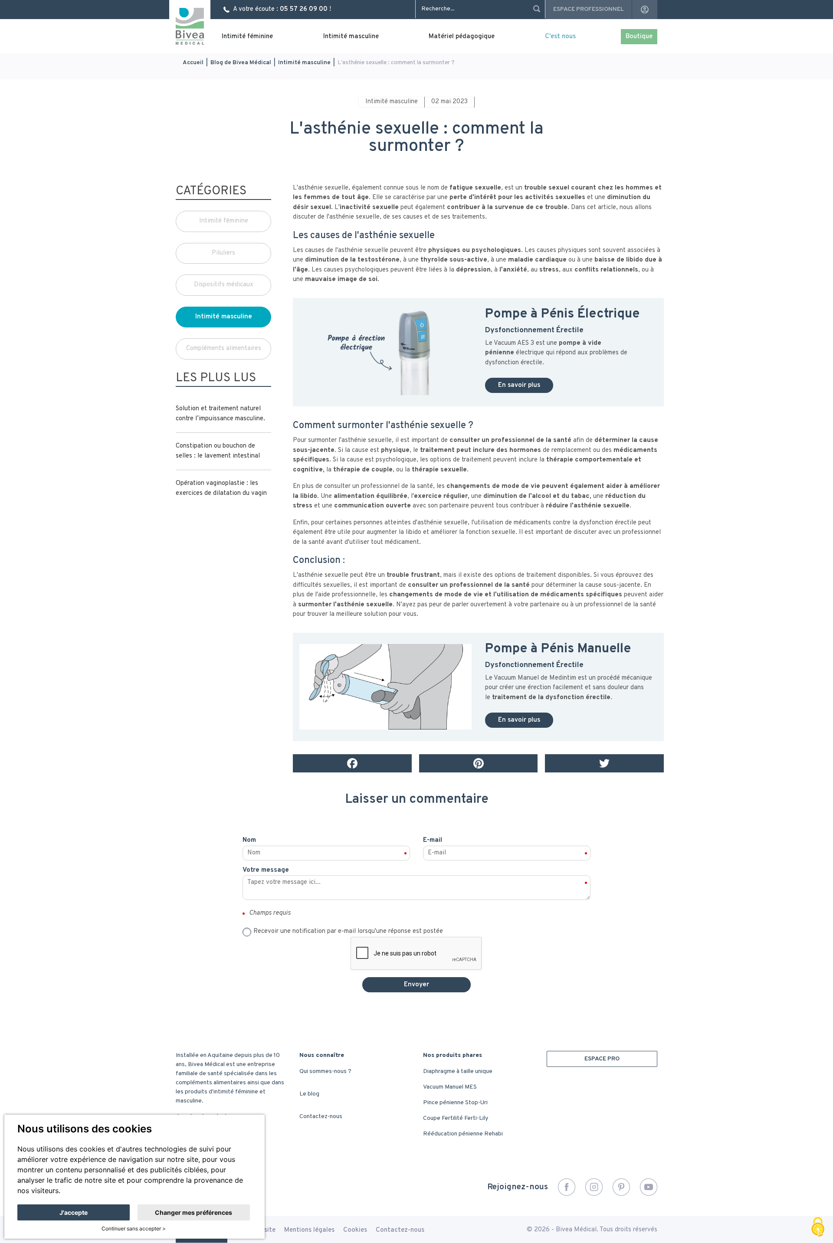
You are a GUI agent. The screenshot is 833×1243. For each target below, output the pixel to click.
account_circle (644, 9)
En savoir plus (519, 385)
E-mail (432, 840)
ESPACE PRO (602, 1059)
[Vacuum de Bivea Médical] (385, 352)
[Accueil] (190, 26)
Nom (249, 840)
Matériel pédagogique (462, 37)
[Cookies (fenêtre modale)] (818, 1228)
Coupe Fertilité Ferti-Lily (455, 1118)
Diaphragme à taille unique (457, 1071)
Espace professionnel (588, 9)
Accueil (193, 62)
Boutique (639, 37)
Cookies (355, 1230)
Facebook (566, 1187)
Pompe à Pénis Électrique (562, 314)
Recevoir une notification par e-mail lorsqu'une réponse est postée (348, 931)
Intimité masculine (351, 37)
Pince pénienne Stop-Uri (455, 1102)
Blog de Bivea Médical (240, 62)
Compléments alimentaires (223, 348)
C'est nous (560, 37)
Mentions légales (309, 1230)
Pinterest (621, 1187)
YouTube (648, 1187)
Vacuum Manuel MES (450, 1087)
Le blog (309, 1094)
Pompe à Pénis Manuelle (559, 649)
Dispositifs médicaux (223, 285)
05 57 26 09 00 (304, 9)
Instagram (594, 1187)
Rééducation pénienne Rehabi (463, 1134)
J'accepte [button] (73, 1212)
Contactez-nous (320, 1116)
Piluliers (223, 253)
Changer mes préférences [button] (193, 1212)
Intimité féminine (247, 37)
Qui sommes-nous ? (325, 1071)
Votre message (266, 870)
